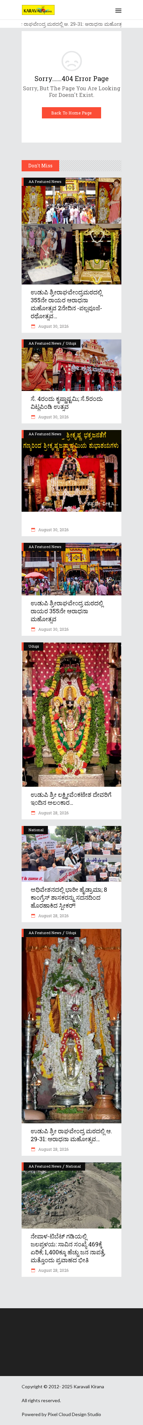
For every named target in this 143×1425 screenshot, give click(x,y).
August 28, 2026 (53, 812)
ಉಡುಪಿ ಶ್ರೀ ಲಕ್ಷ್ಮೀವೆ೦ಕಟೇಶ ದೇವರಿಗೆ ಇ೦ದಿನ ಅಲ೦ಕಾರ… (71, 798)
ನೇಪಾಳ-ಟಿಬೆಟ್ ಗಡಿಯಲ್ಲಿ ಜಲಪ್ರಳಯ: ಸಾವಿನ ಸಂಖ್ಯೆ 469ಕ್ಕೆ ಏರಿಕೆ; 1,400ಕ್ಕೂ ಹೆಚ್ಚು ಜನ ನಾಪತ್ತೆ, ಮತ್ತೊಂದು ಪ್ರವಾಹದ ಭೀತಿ (68, 1248)
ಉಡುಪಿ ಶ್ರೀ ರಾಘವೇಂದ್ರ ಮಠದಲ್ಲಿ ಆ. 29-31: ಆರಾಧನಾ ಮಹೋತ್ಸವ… (71, 1135)
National (36, 829)
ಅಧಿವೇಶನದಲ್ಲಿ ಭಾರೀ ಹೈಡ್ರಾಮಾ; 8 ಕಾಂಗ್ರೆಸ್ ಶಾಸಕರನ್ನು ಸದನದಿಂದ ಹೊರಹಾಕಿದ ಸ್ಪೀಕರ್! (69, 897)
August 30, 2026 (53, 326)
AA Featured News (45, 181)
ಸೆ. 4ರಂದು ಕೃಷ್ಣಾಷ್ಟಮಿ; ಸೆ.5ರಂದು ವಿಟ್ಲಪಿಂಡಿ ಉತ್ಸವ (67, 402)
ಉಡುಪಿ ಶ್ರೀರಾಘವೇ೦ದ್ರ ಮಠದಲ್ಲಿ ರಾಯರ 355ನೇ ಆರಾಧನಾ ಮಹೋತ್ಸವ (67, 611)
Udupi (71, 343)
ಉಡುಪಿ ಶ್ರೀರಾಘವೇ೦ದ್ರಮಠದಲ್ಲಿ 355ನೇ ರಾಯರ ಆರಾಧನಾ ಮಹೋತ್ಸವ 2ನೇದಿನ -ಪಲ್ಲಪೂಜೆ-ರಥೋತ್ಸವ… (66, 304)
